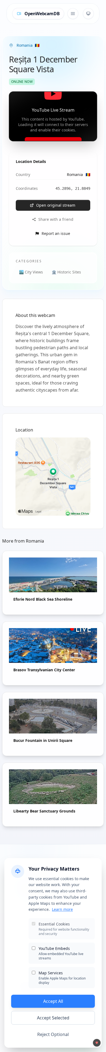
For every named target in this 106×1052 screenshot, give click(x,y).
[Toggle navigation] (72, 13)
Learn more (62, 909)
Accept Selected (53, 1018)
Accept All (53, 1001)
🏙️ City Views (31, 272)
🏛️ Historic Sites (66, 272)
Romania (78, 174)
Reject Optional (53, 1034)
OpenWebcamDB (42, 14)
